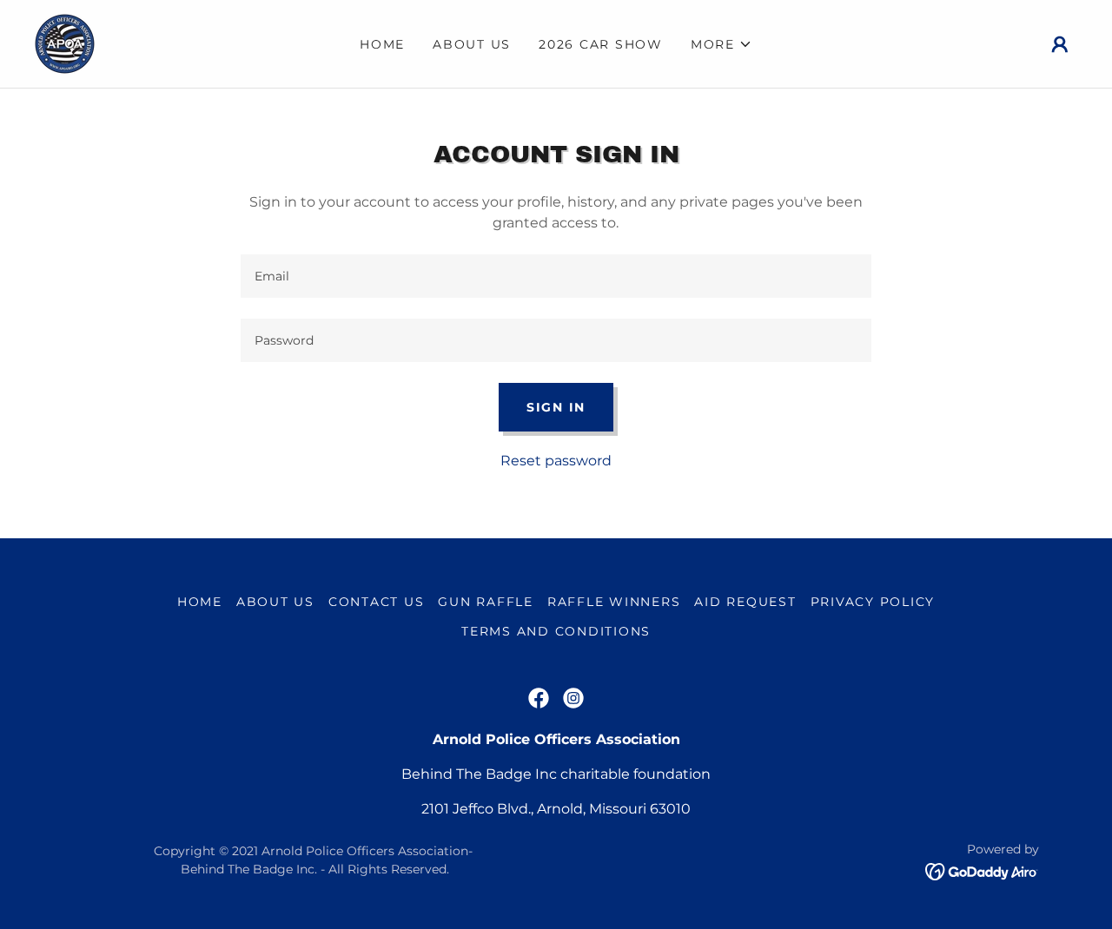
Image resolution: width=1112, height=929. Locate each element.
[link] (65, 43)
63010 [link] (670, 809)
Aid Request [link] (745, 601)
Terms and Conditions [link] (556, 631)
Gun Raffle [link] (485, 601)
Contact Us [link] (376, 601)
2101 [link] (435, 809)
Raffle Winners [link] (614, 601)
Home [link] (382, 44)
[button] (721, 44)
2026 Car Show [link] (601, 44)
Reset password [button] (556, 460)
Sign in (556, 407)
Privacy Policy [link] (873, 601)
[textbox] (555, 276)
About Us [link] (472, 44)
